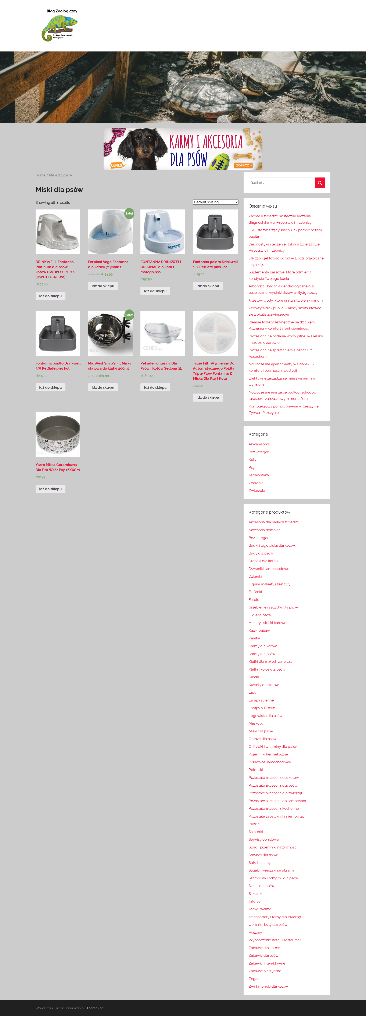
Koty (252, 459)
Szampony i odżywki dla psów (273, 878)
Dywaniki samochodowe (269, 569)
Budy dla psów (261, 553)
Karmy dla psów (262, 654)
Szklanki (255, 893)
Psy (252, 467)
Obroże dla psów (263, 739)
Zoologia (256, 483)
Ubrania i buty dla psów (268, 924)
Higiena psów (260, 615)
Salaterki (256, 832)
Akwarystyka (259, 444)
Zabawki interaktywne (267, 963)
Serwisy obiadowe (264, 839)
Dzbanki (255, 576)
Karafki (254, 638)
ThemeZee (94, 1008)
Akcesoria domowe (265, 530)
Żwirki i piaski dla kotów (268, 986)
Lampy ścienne (261, 700)
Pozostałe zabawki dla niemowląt (276, 816)
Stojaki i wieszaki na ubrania (271, 870)
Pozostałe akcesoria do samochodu (278, 801)
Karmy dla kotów (263, 646)
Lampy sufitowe (262, 708)
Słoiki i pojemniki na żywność (273, 847)
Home (40, 175)
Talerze (255, 901)
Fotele (254, 599)
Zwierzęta (257, 490)
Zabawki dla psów (264, 955)
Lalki (252, 692)
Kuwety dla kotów (264, 685)
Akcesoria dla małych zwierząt (274, 522)
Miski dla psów (261, 731)
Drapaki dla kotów (264, 561)
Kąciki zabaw (259, 630)
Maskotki (256, 723)
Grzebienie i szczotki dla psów (273, 607)
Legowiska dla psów (266, 716)
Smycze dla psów (263, 855)
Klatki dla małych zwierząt (270, 661)
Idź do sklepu (50, 296)
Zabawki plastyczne (265, 971)
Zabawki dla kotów (264, 948)
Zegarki (255, 979)
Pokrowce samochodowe (270, 762)
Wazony (255, 932)
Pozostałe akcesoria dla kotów (274, 777)
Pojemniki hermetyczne (268, 754)
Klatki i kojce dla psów (267, 669)
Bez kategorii (259, 452)
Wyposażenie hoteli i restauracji (275, 940)
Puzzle (254, 824)
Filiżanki (255, 592)
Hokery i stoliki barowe (267, 623)
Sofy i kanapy (259, 863)
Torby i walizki (260, 909)
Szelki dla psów (261, 886)
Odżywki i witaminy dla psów (273, 746)
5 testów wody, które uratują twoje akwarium (286, 300)
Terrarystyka (259, 475)
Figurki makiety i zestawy (269, 584)
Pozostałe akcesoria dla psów (273, 785)
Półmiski (256, 770)
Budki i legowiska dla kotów (272, 545)
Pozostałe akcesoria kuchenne (274, 808)
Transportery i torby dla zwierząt (275, 917)
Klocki (254, 677)
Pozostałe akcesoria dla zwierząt (275, 793)
